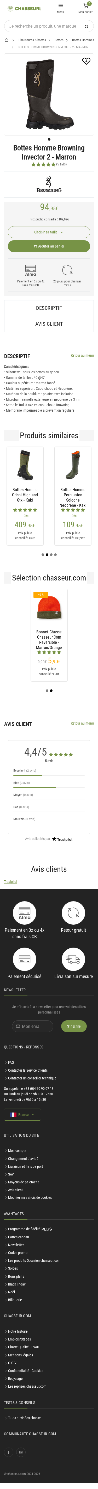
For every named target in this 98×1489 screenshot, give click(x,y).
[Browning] (49, 184)
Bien (21, 783)
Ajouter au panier (51, 246)
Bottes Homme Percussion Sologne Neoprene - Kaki (73, 495)
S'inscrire (74, 1026)
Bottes (59, 40)
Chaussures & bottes (32, 40)
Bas (21, 807)
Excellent (24, 771)
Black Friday (17, 1284)
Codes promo (17, 1253)
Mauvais (24, 819)
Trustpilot (10, 882)
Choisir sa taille (46, 232)
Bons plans (16, 1276)
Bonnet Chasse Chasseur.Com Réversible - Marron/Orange (49, 637)
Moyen (23, 795)
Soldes (13, 1268)
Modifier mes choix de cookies (30, 1197)
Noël (11, 1292)
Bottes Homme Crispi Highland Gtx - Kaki (25, 495)
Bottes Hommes (83, 40)
